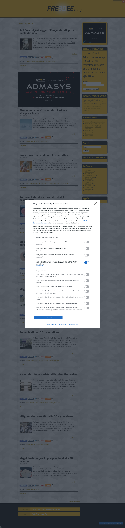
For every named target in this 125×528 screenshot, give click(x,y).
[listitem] (62, 238)
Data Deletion (51, 324)
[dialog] (62, 264)
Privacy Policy (73, 324)
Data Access (62, 324)
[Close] (96, 204)
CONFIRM (48, 317)
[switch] (86, 242)
